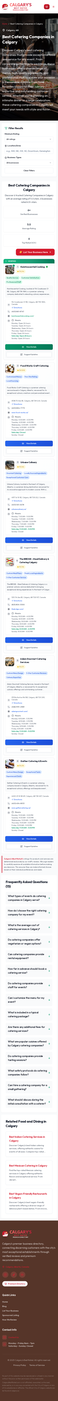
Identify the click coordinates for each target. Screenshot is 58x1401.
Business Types (14, 157)
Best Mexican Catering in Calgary (28, 1165)
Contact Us (13, 1337)
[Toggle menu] (53, 6)
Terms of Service (37, 1365)
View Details (31, 347)
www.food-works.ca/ (20, 412)
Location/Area (14, 145)
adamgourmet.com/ (20, 711)
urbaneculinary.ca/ (19, 509)
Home (4, 24)
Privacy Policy (19, 1365)
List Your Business (10, 1311)
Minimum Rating (12, 134)
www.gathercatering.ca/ (21, 808)
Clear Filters (29, 170)
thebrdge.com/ (18, 609)
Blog (4, 1306)
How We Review (9, 1319)
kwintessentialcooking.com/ (23, 316)
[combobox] (29, 139)
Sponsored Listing (10, 1315)
